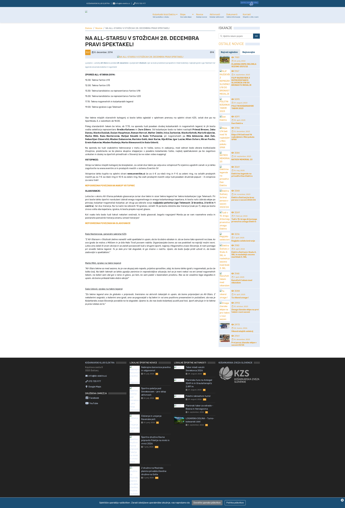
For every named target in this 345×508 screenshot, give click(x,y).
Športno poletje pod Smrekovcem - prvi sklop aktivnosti (153, 391)
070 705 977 (140, 3)
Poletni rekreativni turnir (198, 396)
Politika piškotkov (235, 502)
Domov (88, 28)
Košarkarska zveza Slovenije (235, 362)
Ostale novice (231, 44)
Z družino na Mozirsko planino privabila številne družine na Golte (153, 471)
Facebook (94, 398)
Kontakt (250, 15)
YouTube (93, 403)
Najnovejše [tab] (248, 52)
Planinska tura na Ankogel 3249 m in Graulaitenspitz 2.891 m (199, 383)
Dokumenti (233, 15)
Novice (201, 15)
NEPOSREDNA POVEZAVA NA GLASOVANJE (107, 223)
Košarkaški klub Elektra (164, 15)
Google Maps (94, 386)
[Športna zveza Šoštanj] (249, 3)
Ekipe (186, 15)
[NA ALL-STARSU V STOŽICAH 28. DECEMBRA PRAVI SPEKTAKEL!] (150, 56)
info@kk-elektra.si (97, 376)
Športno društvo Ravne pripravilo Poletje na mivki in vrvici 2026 (155, 440)
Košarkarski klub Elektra (98, 3)
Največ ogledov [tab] (229, 52)
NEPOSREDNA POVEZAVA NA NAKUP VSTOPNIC (110, 185)
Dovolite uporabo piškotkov (207, 502)
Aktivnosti (217, 15)
